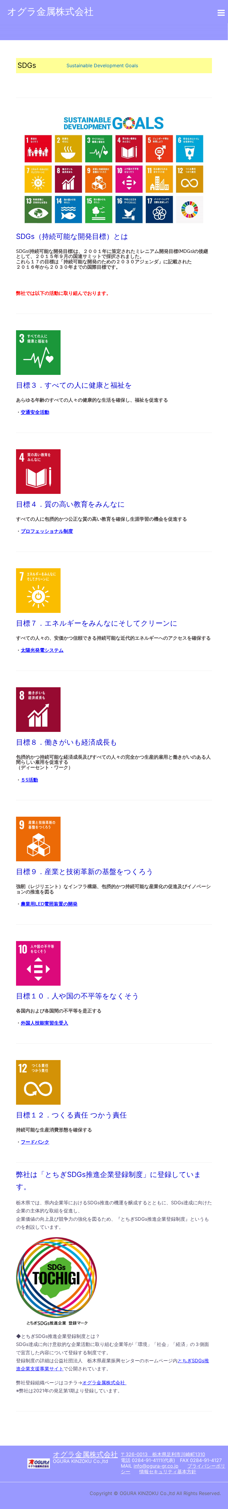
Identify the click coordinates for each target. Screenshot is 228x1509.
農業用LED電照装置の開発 (49, 904)
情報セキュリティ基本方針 (167, 1471)
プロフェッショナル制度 (47, 531)
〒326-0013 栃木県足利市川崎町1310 (163, 1454)
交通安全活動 (35, 412)
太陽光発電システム (42, 650)
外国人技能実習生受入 (44, 1023)
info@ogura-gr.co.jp (156, 1466)
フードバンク (35, 1142)
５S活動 (29, 780)
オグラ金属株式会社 (50, 11)
